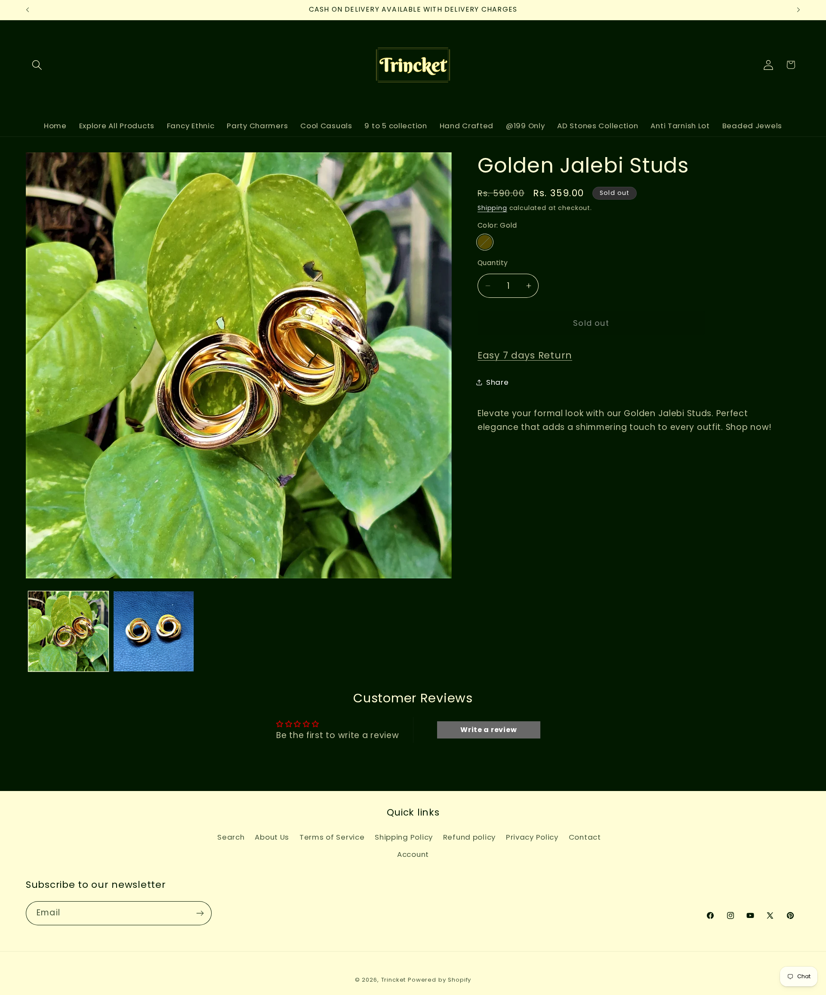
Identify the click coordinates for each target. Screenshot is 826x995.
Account (413, 854)
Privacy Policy (532, 837)
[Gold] (485, 242)
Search (230, 837)
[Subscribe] (199, 913)
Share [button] (497, 382)
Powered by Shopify (439, 980)
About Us (272, 837)
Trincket (393, 980)
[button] (37, 64)
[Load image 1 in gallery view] (68, 631)
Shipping (492, 208)
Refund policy (469, 837)
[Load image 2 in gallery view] (154, 631)
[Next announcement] (798, 10)
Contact (585, 837)
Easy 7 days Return (525, 355)
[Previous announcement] (27, 10)
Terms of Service (332, 837)
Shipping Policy (404, 837)
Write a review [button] (488, 730)
